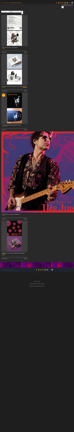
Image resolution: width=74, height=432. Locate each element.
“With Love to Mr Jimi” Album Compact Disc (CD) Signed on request (13, 253)
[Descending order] (11, 12)
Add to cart (4, 129)
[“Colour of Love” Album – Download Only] (14, 30)
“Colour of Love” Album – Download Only (10, 47)
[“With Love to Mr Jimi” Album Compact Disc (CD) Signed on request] (14, 236)
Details (26, 129)
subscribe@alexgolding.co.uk (16, 2)
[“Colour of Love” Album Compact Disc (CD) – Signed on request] (14, 69)
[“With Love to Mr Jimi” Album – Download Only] (14, 172)
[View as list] (22, 13)
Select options (5, 258)
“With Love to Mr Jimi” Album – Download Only (11, 214)
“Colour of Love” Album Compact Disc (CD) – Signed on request (14, 86)
